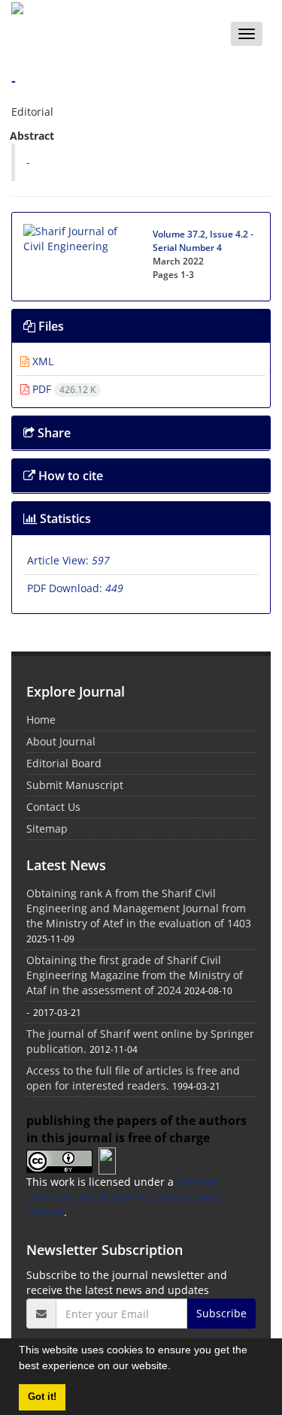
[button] (176, 1367)
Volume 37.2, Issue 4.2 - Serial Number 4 (203, 241)
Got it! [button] (42, 1397)
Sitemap (47, 828)
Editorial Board (64, 763)
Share (53, 433)
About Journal (61, 741)
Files (49, 326)
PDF (62, 389)
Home (41, 719)
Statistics (64, 518)
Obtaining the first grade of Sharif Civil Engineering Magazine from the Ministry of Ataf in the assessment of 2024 (134, 975)
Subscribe (221, 1313)
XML (41, 361)
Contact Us (53, 807)
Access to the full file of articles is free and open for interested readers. (133, 1078)
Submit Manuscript (74, 785)
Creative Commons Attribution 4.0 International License (123, 1197)
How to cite (69, 475)
